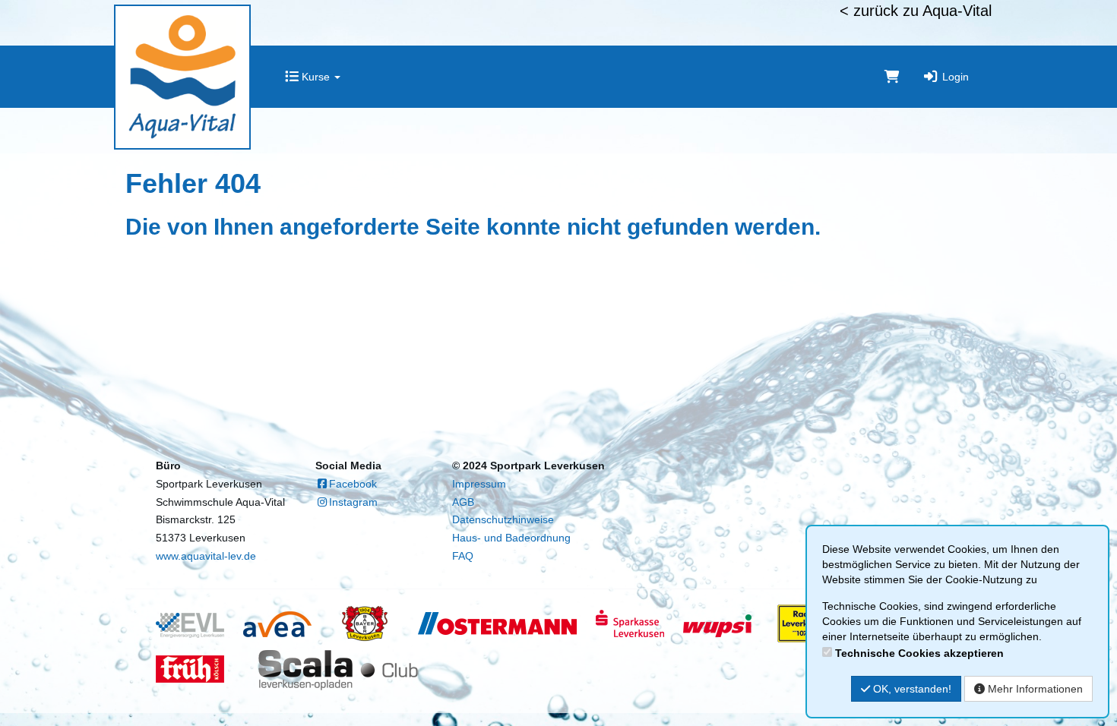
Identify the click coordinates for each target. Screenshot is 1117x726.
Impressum (479, 484)
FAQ (462, 556)
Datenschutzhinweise (503, 519)
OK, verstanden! (910, 689)
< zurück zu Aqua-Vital (916, 10)
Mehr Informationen (1034, 689)
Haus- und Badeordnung (511, 538)
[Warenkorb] (892, 76)
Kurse (316, 77)
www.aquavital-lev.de (206, 556)
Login (954, 77)
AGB (463, 502)
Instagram (353, 502)
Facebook (353, 484)
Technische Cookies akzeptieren (919, 653)
